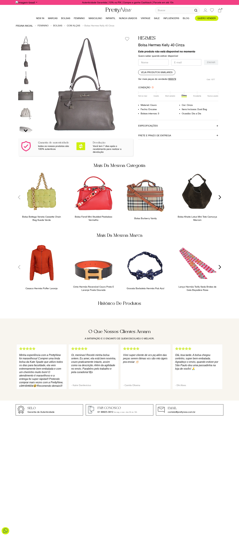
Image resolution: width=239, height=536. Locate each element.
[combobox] (177, 10)
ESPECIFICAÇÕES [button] (148, 125)
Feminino (43, 25)
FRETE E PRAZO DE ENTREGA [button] (154, 135)
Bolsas (57, 25)
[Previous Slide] (19, 197)
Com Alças (73, 25)
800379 (172, 79)
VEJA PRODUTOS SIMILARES (157, 72)
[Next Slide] (220, 197)
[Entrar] (205, 10)
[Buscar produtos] (196, 10)
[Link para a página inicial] (24, 25)
